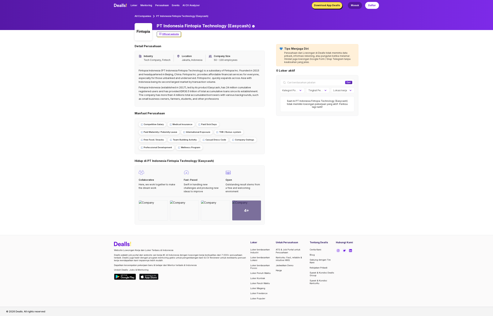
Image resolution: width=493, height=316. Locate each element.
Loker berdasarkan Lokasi (260, 259)
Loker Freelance (258, 293)
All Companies (143, 16)
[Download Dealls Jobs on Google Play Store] (125, 277)
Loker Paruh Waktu (260, 283)
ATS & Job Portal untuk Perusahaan (288, 251)
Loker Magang (257, 288)
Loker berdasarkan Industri (260, 251)
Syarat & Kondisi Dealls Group (322, 274)
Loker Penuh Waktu (260, 273)
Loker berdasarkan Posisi (260, 266)
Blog (312, 254)
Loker (134, 5)
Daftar (372, 5)
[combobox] (290, 90)
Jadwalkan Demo (284, 265)
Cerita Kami (315, 249)
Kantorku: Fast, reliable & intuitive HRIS (289, 259)
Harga (279, 270)
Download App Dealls (327, 5)
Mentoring (146, 5)
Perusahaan (162, 5)
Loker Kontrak (257, 278)
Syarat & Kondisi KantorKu (318, 282)
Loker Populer (257, 298)
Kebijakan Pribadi (318, 267)
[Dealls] (121, 5)
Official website (170, 34)
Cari (349, 82)
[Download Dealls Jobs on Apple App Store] (148, 277)
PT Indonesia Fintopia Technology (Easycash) (182, 16)
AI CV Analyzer (191, 5)
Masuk (355, 5)
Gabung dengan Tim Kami (320, 261)
